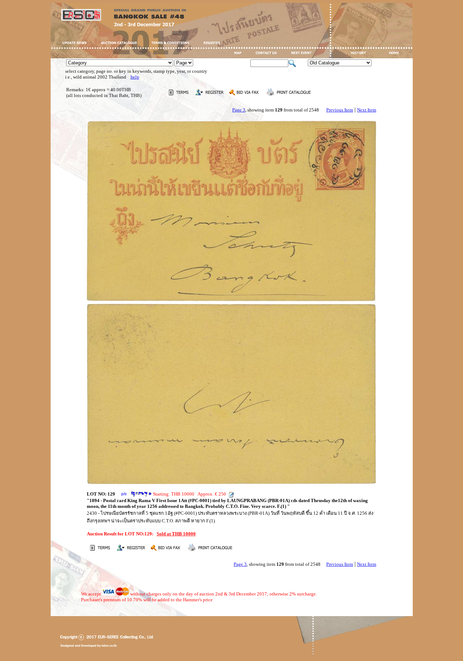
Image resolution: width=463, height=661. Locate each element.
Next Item (366, 110)
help (135, 77)
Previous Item (339, 110)
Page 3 (238, 110)
